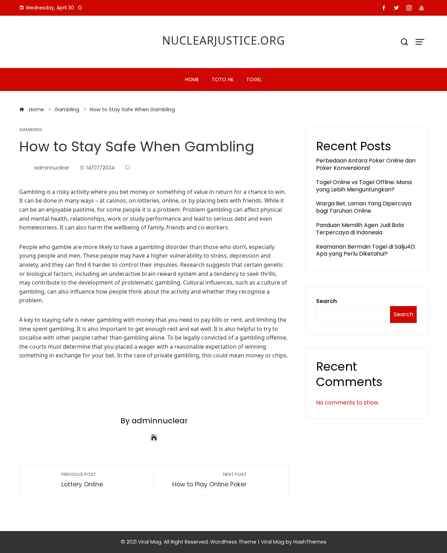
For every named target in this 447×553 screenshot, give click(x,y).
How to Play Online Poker (209, 480)
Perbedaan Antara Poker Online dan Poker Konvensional (366, 164)
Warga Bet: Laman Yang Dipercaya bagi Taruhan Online (363, 207)
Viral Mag (272, 541)
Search (326, 301)
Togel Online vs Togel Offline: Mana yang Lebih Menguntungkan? (364, 186)
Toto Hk (223, 79)
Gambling (30, 130)
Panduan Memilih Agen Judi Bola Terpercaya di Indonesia (360, 228)
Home (192, 79)
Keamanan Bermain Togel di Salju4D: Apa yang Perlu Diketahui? (366, 250)
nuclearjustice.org (223, 40)
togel (254, 79)
